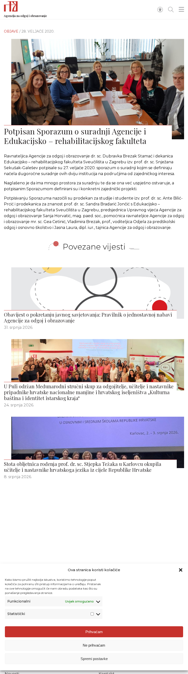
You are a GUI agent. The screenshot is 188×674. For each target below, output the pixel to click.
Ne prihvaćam (94, 645)
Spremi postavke (94, 659)
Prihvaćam (94, 632)
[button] (180, 570)
